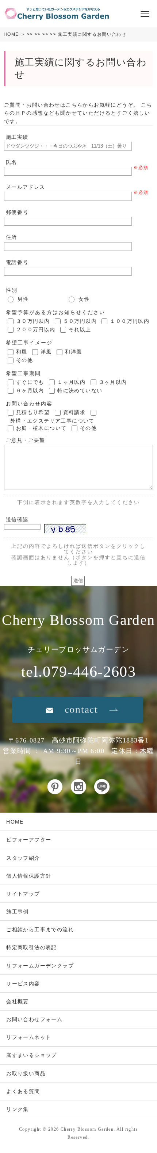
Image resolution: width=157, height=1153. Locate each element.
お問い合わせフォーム (34, 1019)
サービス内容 (23, 983)
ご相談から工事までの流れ (40, 929)
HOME (11, 34)
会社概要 (17, 1001)
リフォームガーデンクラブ (40, 966)
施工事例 (17, 912)
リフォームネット (28, 1037)
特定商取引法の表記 (31, 947)
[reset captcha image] (87, 530)
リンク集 (17, 1109)
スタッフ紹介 (23, 858)
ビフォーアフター (28, 840)
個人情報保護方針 (28, 876)
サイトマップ (23, 894)
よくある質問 (23, 1091)
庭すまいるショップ (31, 1055)
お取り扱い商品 (26, 1073)
